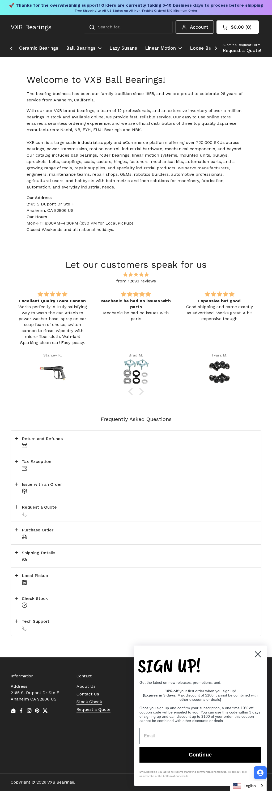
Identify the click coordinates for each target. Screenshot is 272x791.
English (250, 786)
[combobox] (128, 27)
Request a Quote (93, 709)
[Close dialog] (258, 654)
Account (199, 27)
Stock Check (89, 701)
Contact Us (87, 694)
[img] (136, 274)
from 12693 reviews (136, 280)
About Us (86, 686)
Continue (200, 755)
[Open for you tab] (260, 772)
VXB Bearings (31, 27)
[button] (237, 27)
